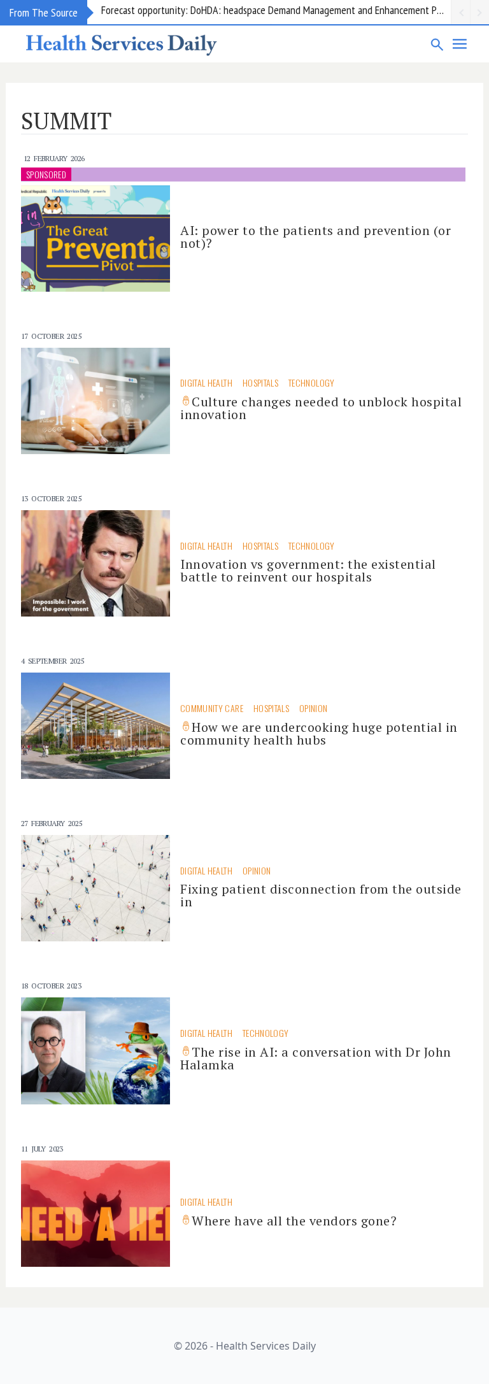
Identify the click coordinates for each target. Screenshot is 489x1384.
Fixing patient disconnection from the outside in (321, 895)
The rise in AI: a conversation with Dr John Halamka (315, 1058)
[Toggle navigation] (460, 44)
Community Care (211, 708)
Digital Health (206, 382)
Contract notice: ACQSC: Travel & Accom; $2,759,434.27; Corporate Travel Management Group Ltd (276, 11)
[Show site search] (437, 44)
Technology (311, 382)
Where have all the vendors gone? (294, 1220)
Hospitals (260, 382)
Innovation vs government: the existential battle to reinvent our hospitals (308, 570)
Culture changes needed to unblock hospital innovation (321, 408)
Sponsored (46, 174)
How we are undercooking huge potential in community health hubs (319, 733)
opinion (313, 708)
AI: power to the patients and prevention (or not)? (315, 237)
